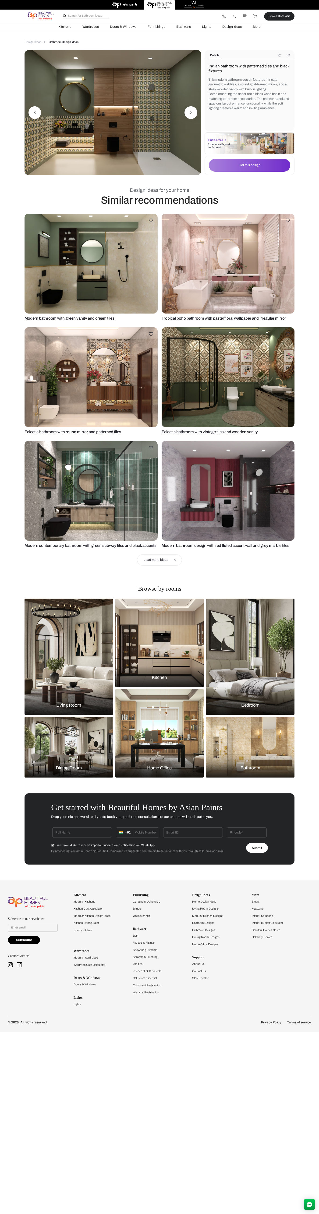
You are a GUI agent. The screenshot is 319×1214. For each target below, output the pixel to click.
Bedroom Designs (203, 922)
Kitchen (159, 677)
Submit (257, 848)
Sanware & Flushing (145, 957)
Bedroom (250, 705)
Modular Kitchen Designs (207, 915)
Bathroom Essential (145, 978)
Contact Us (199, 971)
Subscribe (24, 940)
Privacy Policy (271, 1022)
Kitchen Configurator (86, 922)
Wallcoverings (141, 915)
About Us (198, 964)
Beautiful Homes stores (266, 930)
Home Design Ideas (204, 901)
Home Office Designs (205, 944)
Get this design (249, 165)
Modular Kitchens (84, 901)
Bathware (183, 26)
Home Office (159, 768)
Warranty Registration (146, 992)
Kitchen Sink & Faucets (147, 971)
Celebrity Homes (262, 937)
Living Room (68, 705)
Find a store (215, 140)
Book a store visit (279, 16)
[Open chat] (309, 1204)
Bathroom (250, 768)
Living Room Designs (205, 908)
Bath (135, 935)
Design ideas (232, 26)
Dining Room (69, 768)
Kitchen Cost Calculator (88, 908)
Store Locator (200, 978)
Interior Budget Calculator (267, 922)
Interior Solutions (262, 915)
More (257, 26)
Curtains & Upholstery (146, 901)
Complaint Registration (147, 985)
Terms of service (299, 1022)
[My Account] (234, 16)
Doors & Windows (123, 26)
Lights (206, 26)
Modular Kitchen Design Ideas (92, 915)
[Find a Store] (244, 16)
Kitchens (64, 26)
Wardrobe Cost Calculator (89, 964)
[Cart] (255, 16)
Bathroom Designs (203, 930)
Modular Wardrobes (86, 957)
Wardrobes (90, 26)
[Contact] (224, 16)
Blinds (137, 908)
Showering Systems (145, 950)
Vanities (137, 964)
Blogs (255, 901)
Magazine (257, 908)
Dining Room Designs (206, 937)
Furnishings (156, 26)
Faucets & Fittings (144, 942)
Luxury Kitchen (83, 930)
